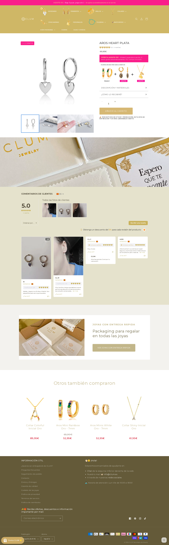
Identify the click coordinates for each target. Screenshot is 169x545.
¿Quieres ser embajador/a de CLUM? (37, 466)
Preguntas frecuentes (30, 470)
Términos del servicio (30, 498)
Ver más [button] (75, 291)
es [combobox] (60, 194)
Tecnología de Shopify (141, 542)
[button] (136, 19)
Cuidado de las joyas (30, 490)
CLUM (131, 542)
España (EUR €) (30, 539)
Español (47, 539)
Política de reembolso (31, 502)
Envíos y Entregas (29, 482)
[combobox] (30, 223)
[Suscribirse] (60, 518)
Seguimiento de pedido (31, 474)
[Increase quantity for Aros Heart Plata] (115, 101)
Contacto (25, 478)
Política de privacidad (30, 494)
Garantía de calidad (29, 486)
